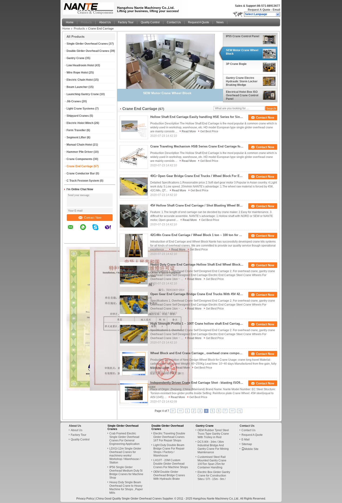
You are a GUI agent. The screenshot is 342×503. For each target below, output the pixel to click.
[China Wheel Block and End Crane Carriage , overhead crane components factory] (134, 364)
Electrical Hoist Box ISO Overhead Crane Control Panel (242, 95)
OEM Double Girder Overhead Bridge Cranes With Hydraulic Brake (169, 475)
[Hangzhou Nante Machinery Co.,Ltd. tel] (71, 239)
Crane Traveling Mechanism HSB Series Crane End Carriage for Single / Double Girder (196, 146)
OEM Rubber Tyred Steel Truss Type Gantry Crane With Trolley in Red (213, 434)
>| (239, 411)
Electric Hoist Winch (80, 123)
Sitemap (246, 444)
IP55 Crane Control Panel (242, 36)
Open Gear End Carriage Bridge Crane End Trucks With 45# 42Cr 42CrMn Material (196, 294)
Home (70, 22)
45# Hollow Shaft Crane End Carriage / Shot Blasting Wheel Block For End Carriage (196, 205)
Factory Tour (126, 22)
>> (232, 411)
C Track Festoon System (83, 180)
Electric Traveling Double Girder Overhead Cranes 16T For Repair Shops (169, 437)
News (220, 22)
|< (173, 411)
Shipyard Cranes (78, 115)
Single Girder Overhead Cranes (87, 43)
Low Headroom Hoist (80, 65)
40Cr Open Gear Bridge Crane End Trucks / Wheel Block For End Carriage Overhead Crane (196, 176)
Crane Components (79, 159)
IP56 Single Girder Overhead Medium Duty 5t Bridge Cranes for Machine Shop (126, 472)
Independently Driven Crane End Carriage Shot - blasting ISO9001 (196, 382)
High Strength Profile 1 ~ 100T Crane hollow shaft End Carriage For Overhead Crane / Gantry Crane (196, 323)
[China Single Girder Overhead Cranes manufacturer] (87, 8)
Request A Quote (259, 9)
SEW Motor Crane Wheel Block (242, 52)
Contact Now (92, 217)
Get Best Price (209, 131)
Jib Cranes (74, 101)
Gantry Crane (75, 58)
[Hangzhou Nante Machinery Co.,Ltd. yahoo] (111, 230)
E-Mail (245, 439)
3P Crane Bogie (236, 64)
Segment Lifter (76, 137)
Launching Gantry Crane (83, 94)
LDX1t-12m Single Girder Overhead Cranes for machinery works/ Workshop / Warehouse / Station (125, 455)
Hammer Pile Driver (80, 151)
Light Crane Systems (80, 108)
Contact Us (174, 22)
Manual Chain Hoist (79, 144)
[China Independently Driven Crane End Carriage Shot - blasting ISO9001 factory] (134, 393)
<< (180, 411)
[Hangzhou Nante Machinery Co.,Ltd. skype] (98, 230)
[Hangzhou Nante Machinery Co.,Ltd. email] (73, 230)
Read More (189, 131)
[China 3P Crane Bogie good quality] (170, 65)
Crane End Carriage (80, 166)
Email (276, 9)
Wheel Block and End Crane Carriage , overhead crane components (196, 353)
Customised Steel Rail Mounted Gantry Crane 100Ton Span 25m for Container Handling (212, 462)
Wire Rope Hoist (77, 72)
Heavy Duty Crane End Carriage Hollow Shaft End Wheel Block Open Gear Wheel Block (196, 264)
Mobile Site (251, 449)
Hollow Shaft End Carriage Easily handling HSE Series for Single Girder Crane (196, 117)
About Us (105, 22)
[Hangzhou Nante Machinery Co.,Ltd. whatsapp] (86, 230)
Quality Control (150, 22)
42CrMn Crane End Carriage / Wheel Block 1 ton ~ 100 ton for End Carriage (196, 235)
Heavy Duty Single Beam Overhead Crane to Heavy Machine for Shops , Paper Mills (126, 487)
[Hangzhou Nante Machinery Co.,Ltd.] (278, 14)
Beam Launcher (77, 87)
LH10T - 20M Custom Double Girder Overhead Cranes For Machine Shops (170, 464)
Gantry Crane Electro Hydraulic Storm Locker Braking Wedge (242, 81)
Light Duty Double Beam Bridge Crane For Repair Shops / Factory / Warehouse (168, 450)
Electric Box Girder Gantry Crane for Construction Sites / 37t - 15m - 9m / (214, 475)
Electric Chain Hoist (80, 79)
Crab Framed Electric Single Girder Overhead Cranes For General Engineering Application (124, 439)
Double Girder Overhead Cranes (88, 51)
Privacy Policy (85, 498)
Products (86, 22)
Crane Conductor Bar (81, 173)
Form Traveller (76, 130)
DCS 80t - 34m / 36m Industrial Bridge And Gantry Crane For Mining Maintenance (213, 447)
